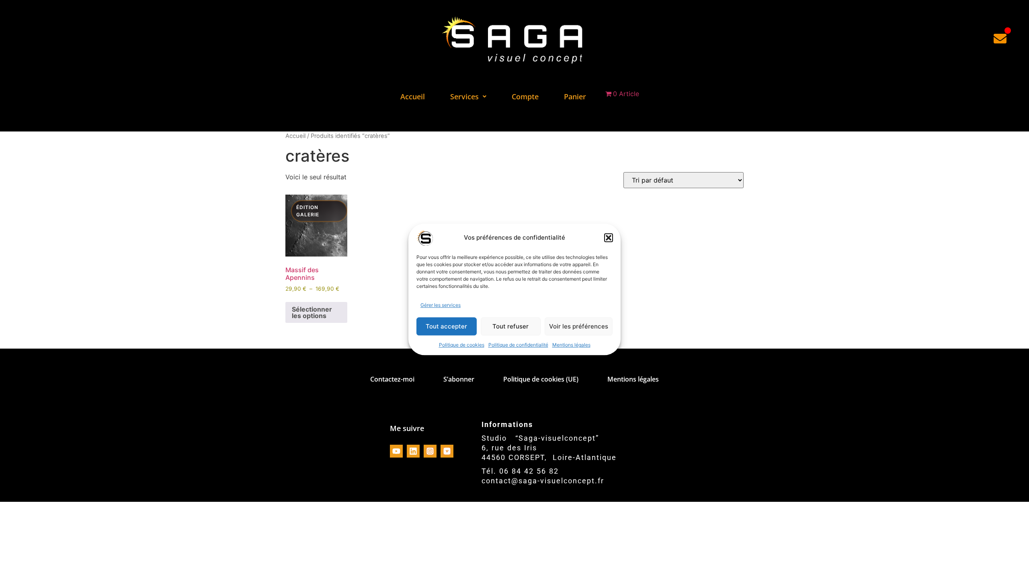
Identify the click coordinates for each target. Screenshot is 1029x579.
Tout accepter (446, 326)
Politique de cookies (461, 345)
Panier (575, 96)
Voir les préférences (578, 326)
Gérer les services (440, 305)
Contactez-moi (392, 379)
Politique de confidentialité (518, 345)
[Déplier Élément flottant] (1000, 38)
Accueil (412, 96)
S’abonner (458, 379)
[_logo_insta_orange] (430, 451)
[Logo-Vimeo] (447, 451)
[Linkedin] (413, 451)
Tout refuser (510, 326)
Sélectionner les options (312, 312)
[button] (609, 238)
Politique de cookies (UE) (540, 379)
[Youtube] (396, 451)
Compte (525, 96)
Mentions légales (571, 345)
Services (464, 96)
